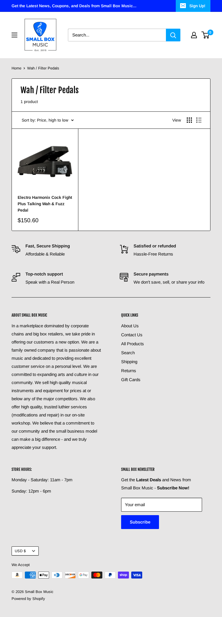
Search (128, 352)
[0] (205, 35)
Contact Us (132, 334)
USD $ (20, 551)
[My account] (194, 35)
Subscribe (140, 521)
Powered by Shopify (28, 598)
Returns (128, 370)
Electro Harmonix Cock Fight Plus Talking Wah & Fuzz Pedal (45, 203)
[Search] (173, 35)
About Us (130, 325)
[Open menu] (14, 35)
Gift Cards (130, 379)
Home (16, 68)
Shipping (129, 361)
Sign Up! (197, 5)
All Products (132, 343)
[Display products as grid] (189, 120)
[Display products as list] (198, 120)
